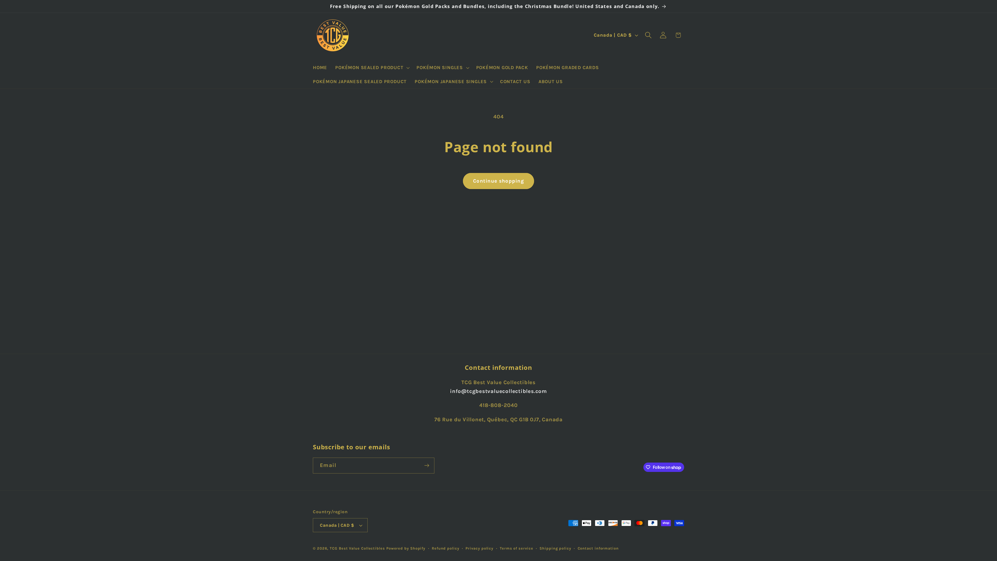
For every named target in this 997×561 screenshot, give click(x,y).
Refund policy (445, 548)
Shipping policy (555, 548)
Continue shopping (498, 181)
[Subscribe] (426, 465)
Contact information (598, 548)
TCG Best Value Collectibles (357, 548)
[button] (372, 68)
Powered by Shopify (405, 548)
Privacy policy (479, 548)
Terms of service (516, 548)
